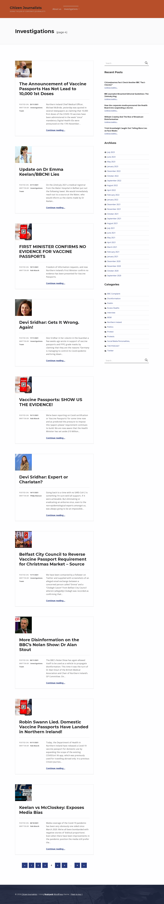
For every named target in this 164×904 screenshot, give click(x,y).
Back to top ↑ (77, 894)
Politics (110, 327)
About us (57, 9)
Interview (111, 312)
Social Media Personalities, (118, 341)
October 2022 (112, 176)
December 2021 (113, 204)
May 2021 (111, 237)
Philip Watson (36, 496)
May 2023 (111, 161)
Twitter (110, 350)
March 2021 (112, 247)
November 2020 (114, 266)
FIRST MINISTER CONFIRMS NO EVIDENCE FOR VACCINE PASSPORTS (52, 251)
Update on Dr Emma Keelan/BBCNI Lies (41, 172)
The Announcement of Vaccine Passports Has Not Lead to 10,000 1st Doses (52, 88)
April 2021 (111, 242)
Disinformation (113, 298)
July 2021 (111, 228)
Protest (110, 331)
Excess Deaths (113, 308)
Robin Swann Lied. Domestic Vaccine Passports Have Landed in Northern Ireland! (53, 726)
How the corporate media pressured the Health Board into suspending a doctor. (125, 106)
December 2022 (113, 171)
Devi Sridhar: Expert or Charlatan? (43, 479)
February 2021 (113, 252)
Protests (110, 336)
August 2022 (112, 185)
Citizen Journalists (26, 8)
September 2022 (114, 180)
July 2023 (111, 152)
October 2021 (112, 214)
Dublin (110, 303)
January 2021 (112, 256)
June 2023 (111, 157)
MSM (109, 317)
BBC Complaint (113, 294)
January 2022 (112, 199)
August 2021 (112, 223)
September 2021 (114, 218)
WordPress (58, 894)
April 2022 (111, 190)
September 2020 (114, 275)
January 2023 (112, 166)
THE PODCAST (113, 346)
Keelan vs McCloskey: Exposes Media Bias (51, 810)
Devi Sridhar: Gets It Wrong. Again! (49, 325)
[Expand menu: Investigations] (79, 9)
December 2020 (113, 261)
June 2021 (111, 233)
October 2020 (112, 271)
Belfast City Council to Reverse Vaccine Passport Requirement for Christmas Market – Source (52, 559)
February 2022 (113, 195)
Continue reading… (55, 130)
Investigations (71, 9)
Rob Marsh (34, 270)
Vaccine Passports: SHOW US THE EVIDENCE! (50, 402)
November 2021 (114, 209)
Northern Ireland (114, 322)
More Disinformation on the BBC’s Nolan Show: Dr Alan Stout (49, 644)
